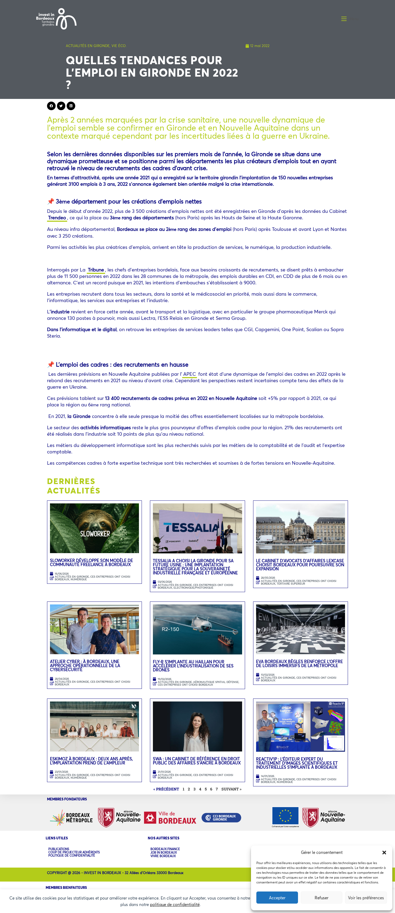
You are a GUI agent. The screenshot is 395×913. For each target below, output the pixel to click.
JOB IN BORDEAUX (163, 852)
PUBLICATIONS (58, 849)
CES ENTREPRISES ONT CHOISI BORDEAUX (92, 578)
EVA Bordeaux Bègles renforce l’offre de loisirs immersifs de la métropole (299, 663)
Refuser (321, 897)
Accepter (277, 897)
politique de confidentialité (175, 904)
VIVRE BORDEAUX (163, 856)
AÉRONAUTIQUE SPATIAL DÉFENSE (216, 682)
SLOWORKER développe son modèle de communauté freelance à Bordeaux (91, 562)
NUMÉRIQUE (79, 579)
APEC (189, 374)
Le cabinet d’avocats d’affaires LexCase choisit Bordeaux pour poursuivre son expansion (300, 564)
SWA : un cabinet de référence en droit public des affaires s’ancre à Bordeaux (197, 760)
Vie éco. (119, 45)
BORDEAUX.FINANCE (165, 849)
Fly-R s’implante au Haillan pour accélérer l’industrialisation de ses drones (193, 665)
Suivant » (231, 789)
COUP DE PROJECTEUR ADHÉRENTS (74, 852)
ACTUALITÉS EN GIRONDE (88, 45)
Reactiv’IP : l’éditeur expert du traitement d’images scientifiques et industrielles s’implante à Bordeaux (297, 763)
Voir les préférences (366, 897)
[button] (384, 852)
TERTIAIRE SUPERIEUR (291, 583)
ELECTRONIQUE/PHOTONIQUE (193, 587)
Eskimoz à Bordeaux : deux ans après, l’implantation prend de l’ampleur (91, 760)
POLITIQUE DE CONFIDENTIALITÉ (71, 855)
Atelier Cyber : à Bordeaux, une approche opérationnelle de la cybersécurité (85, 665)
